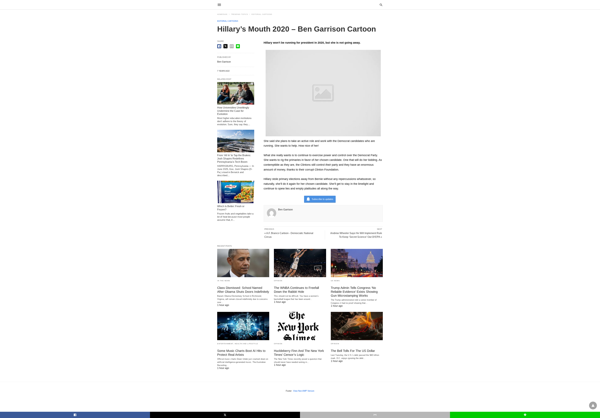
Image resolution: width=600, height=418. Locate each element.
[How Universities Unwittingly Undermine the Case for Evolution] (235, 93)
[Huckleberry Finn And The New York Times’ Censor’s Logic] (300, 326)
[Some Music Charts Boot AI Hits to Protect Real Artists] (243, 326)
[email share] (232, 46)
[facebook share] (219, 46)
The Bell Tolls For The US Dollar (353, 351)
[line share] (238, 46)
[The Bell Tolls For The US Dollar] (357, 326)
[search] (381, 5)
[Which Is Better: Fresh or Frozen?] (235, 192)
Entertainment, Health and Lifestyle (237, 344)
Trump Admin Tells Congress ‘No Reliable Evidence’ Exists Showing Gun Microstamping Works (354, 291)
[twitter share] (225, 46)
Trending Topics (239, 14)
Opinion (278, 281)
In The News (223, 281)
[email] (375, 415)
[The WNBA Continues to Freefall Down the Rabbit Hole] (300, 263)
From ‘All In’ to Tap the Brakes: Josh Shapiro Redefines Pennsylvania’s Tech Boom (234, 158)
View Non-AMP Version (303, 391)
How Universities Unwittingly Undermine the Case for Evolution (233, 111)
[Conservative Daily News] (300, 5)
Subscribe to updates (322, 199)
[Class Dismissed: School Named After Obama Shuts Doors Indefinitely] (243, 263)
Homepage (222, 14)
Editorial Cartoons (262, 14)
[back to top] (593, 405)
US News (335, 281)
